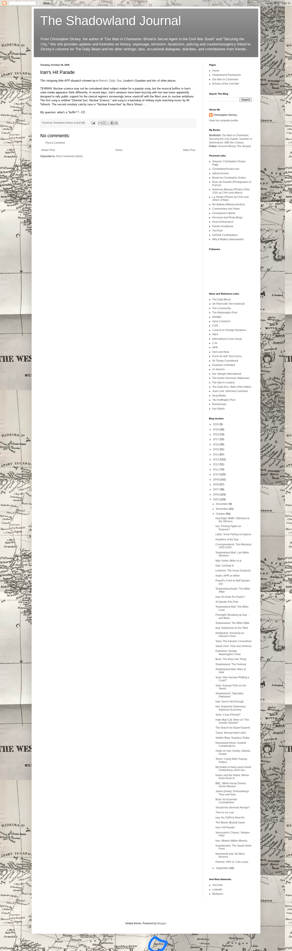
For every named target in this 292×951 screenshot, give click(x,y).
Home (118, 150)
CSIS (215, 325)
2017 (216, 439)
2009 (216, 479)
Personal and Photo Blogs (227, 217)
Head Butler (219, 395)
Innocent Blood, (227, 146)
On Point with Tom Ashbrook (228, 303)
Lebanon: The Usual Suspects (233, 570)
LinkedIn (217, 889)
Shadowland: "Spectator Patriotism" (229, 695)
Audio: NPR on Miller (227, 575)
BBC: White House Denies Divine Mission (230, 785)
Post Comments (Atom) (69, 156)
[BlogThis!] (104, 123)
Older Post (189, 150)
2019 (216, 429)
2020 (216, 424)
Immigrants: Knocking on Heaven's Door (229, 635)
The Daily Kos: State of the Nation (231, 386)
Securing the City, (219, 138)
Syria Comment (221, 321)
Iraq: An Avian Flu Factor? (230, 596)
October (221, 513)
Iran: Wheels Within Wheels (231, 840)
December (222, 503)
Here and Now (220, 351)
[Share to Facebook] (112, 123)
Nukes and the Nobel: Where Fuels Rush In (232, 777)
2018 (216, 434)
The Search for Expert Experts (232, 727)
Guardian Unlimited (223, 365)
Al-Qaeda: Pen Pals (226, 601)
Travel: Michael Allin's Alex (230, 732)
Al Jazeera (218, 369)
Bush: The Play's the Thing (230, 659)
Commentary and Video (226, 208)
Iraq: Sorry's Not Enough (229, 701)
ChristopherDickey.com (225, 168)
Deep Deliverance (222, 221)
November (222, 508)
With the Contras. (234, 142)
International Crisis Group (227, 338)
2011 (216, 469)
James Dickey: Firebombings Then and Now (232, 793)
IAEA (215, 334)
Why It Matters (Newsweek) (228, 239)
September (222, 868)
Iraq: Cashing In (224, 565)
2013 (216, 459)
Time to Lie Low (224, 812)
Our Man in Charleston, (235, 135)
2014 (216, 454)
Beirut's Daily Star (110, 80)
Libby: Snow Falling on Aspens (233, 534)
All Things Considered (225, 360)
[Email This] (100, 123)
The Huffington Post (223, 399)
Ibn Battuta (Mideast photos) (228, 204)
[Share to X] (108, 123)
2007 (216, 489)
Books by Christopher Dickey (229, 177)
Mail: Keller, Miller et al (228, 560)
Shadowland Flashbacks (226, 74)
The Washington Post (224, 312)
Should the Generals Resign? (232, 807)
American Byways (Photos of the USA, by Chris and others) (231, 191)
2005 (216, 499)
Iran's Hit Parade (225, 827)
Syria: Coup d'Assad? (227, 714)
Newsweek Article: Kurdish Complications (230, 744)
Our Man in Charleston (225, 79)
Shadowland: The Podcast (230, 664)
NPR (215, 347)
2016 (216, 444)
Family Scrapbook (222, 226)
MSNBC (217, 317)
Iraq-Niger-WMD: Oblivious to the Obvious (232, 520)
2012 (216, 464)
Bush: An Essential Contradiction (226, 801)
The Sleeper (244, 146)
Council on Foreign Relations (229, 330)
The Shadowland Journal (110, 20)
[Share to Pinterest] (116, 123)
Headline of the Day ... (228, 539)
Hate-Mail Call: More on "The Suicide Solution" (232, 721)
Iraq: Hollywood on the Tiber (231, 627)
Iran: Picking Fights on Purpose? (228, 528)
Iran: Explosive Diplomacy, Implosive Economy (230, 708)
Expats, (234, 138)
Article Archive (220, 173)
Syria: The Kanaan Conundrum (233, 641)
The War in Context (223, 382)
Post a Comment (55, 142)
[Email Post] (93, 122)
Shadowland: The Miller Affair (232, 623)
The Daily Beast (221, 299)
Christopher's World (223, 213)
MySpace (217, 893)
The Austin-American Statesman (230, 378)
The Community (221, 308)
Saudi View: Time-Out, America (233, 646)
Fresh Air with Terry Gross (227, 356)
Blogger (161, 923)
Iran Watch (218, 408)
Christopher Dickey (225, 114)
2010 (216, 474)
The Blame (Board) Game (230, 822)
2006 (216, 494)
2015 (216, 449)
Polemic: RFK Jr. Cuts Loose (231, 861)
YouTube (217, 230)
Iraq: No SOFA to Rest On (230, 817)
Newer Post (48, 150)
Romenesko (219, 404)
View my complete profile (223, 120)
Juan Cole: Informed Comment (230, 391)
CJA (214, 343)
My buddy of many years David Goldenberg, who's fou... (233, 769)
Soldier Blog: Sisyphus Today (232, 737)
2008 (216, 484)
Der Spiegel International (226, 373)
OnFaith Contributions (225, 235)
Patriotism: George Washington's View (228, 653)
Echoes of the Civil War (225, 83)
